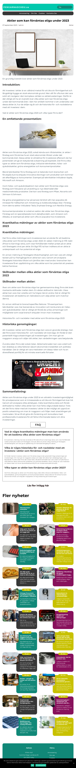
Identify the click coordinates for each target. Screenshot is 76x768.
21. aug (26, 504)
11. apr (27, 611)
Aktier (71, 25)
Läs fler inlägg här (38, 485)
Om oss (34, 13)
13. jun (63, 547)
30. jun (26, 547)
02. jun (26, 568)
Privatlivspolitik (40, 765)
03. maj (26, 590)
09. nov (63, 675)
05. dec (63, 654)
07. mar (63, 611)
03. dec (26, 675)
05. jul (27, 525)
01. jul (63, 525)
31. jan (27, 654)
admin (21, 25)
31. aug (63, 718)
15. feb (27, 632)
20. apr (63, 590)
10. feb (63, 632)
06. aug (63, 504)
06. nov (26, 696)
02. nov (63, 696)
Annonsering (24, 13)
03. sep (26, 718)
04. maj (63, 568)
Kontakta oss (52, 13)
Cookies (42, 13)
